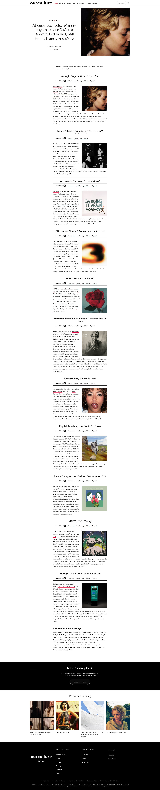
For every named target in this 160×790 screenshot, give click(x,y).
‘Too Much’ (60, 204)
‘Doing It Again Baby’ (71, 204)
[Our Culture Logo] (41, 2)
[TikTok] (43, 761)
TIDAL (70, 81)
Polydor (55, 91)
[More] (92, 61)
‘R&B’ (74, 449)
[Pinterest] (81, 61)
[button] (128, 2)
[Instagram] (39, 761)
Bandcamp (71, 186)
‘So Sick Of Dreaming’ (65, 94)
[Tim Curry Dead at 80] (67, 715)
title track (56, 96)
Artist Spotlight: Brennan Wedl (116, 732)
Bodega (55, 584)
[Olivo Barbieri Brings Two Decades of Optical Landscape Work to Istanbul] (92, 715)
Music (51, 20)
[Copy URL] (88, 61)
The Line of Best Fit (66, 219)
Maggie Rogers (57, 86)
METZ (55, 289)
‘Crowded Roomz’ (95, 419)
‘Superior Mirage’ (58, 311)
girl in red (56, 191)
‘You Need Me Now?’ (59, 209)
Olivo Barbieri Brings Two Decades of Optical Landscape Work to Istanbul (92, 735)
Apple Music (84, 81)
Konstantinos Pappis (55, 46)
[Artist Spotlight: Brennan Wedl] (118, 715)
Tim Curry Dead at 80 (63, 732)
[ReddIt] (85, 61)
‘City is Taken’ (69, 619)
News (57, 20)
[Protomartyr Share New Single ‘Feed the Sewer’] (42, 715)
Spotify (76, 81)
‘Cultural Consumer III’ (85, 619)
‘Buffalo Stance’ (62, 509)
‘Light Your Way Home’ (69, 309)
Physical (92, 81)
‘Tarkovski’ (61, 619)
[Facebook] (77, 61)
